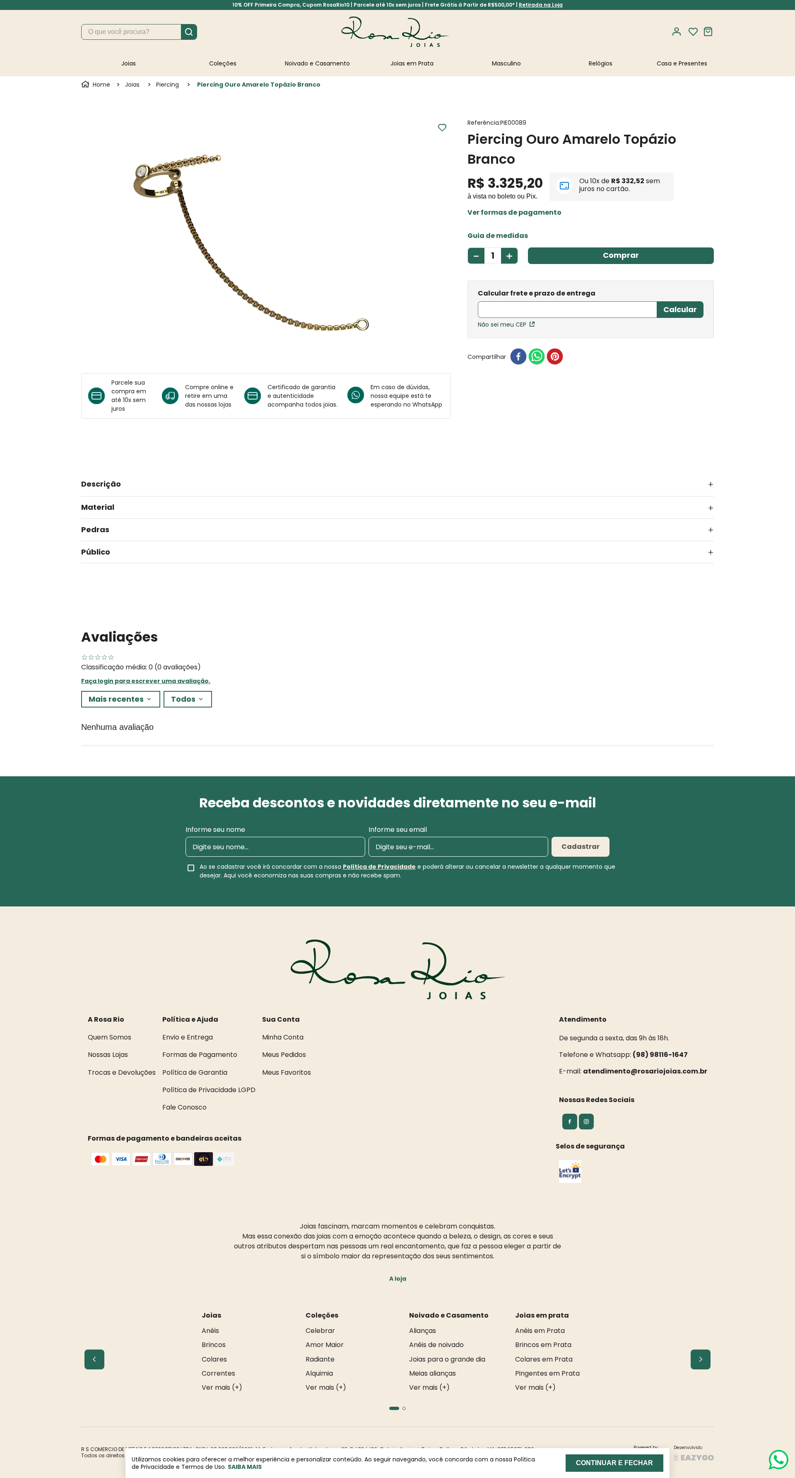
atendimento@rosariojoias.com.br (645, 1071)
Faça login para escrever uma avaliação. (145, 681)
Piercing (167, 84)
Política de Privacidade (379, 867)
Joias (132, 84)
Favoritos (693, 32)
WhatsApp (427, 404)
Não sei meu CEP (502, 324)
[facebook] (518, 357)
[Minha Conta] (679, 31)
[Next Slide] (701, 1359)
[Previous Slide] (94, 1359)
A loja (397, 1278)
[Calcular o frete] (680, 309)
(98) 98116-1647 (660, 1054)
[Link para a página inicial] (96, 85)
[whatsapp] (536, 357)
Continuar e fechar (614, 1462)
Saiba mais (245, 1467)
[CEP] (567, 304)
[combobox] (139, 32)
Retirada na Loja (541, 4)
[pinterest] (555, 357)
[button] (514, 212)
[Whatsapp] (359, 396)
